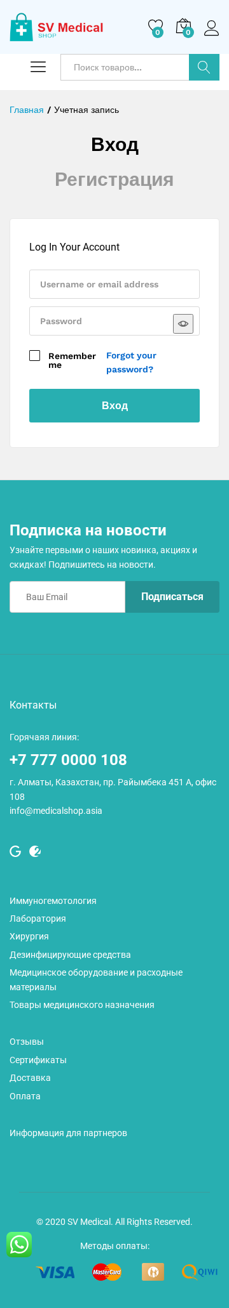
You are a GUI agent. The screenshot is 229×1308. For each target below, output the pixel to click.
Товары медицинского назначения (82, 1005)
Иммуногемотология (53, 901)
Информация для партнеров (68, 1133)
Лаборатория (38, 918)
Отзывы (27, 1042)
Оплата (25, 1096)
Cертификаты (38, 1060)
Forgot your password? (131, 362)
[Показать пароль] (183, 324)
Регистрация (114, 179)
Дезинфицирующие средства (70, 955)
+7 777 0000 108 (68, 760)
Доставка (30, 1078)
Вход (211, 36)
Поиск (204, 67)
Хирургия (29, 936)
